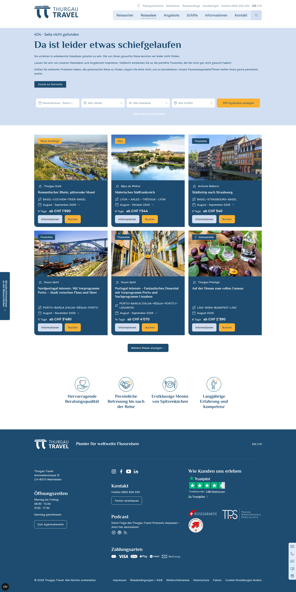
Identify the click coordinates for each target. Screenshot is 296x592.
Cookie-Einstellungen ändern (243, 580)
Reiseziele (148, 15)
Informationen (216, 15)
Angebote (171, 15)
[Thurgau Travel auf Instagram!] (113, 471)
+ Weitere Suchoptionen (148, 114)
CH (254, 5)
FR (260, 5)
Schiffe (192, 15)
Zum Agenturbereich (50, 524)
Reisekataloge (191, 5)
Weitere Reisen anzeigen (146, 348)
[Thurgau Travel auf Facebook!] (121, 471)
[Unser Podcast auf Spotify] (113, 532)
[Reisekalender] (138, 6)
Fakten (217, 580)
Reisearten (125, 15)
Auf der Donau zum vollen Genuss (217, 288)
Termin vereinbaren (127, 500)
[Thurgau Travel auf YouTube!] (128, 471)
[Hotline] (292, 554)
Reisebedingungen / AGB (146, 580)
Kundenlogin (211, 5)
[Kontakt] (292, 546)
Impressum (119, 580)
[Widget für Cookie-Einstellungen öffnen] (5, 586)
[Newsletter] (292, 561)
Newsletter (173, 5)
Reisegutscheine (153, 5)
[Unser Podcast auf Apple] (119, 532)
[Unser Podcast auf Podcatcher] (125, 532)
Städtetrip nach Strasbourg (212, 192)
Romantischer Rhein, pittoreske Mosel (66, 192)
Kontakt (241, 15)
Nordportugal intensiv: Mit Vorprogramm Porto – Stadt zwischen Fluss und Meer (68, 290)
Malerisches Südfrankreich (135, 192)
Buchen (73, 219)
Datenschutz (201, 580)
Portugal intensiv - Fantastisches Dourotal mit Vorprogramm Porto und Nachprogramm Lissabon (147, 292)
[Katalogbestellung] (292, 568)
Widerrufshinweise (177, 580)
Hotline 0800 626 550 (235, 5)
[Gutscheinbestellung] (292, 576)
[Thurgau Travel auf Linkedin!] (136, 471)
